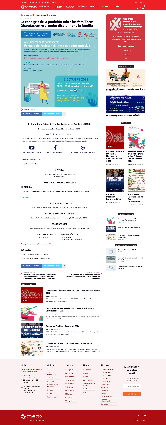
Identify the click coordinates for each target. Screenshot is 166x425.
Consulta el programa (126, 46)
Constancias (125, 55)
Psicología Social (106, 396)
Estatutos (50, 393)
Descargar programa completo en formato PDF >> (37, 244)
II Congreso (69, 397)
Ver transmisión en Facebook (55, 152)
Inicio (135, 2)
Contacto (141, 2)
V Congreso (69, 387)
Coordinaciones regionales (52, 385)
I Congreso (69, 401)
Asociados (50, 381)
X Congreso (69, 370)
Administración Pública (108, 369)
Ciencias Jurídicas (107, 375)
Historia (104, 393)
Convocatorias (88, 380)
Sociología (52, 15)
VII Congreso (69, 380)
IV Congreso (69, 390)
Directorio (50, 390)
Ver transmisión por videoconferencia (82, 152)
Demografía (105, 384)
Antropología (27, 15)
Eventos (85, 376)
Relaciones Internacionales (106, 400)
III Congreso (69, 394)
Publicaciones (52, 397)
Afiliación (50, 378)
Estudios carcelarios (65, 134)
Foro (84, 392)
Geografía (104, 390)
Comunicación (105, 381)
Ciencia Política (106, 378)
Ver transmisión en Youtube (32, 152)
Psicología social (40, 15)
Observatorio (87, 370)
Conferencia (28, 18)
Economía (104, 387)
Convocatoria (126, 50)
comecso (26, 109)
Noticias (86, 373)
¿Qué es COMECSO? (51, 373)
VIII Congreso (70, 376)
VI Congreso (69, 383)
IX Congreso (69, 373)
